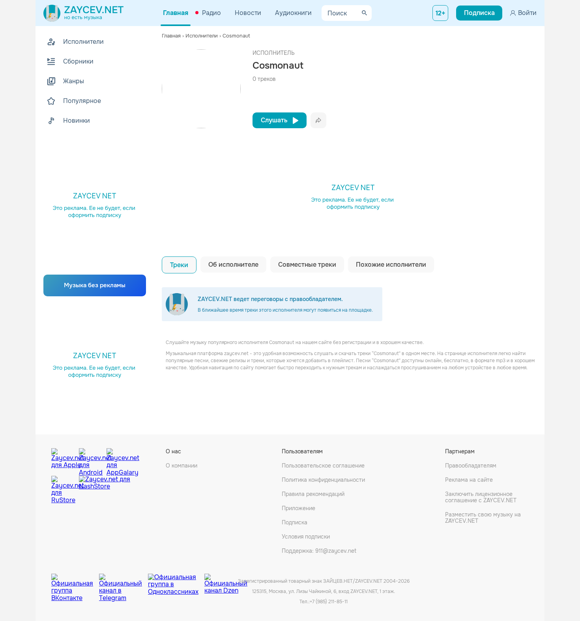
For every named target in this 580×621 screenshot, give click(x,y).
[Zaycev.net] (83, 13)
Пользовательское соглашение (323, 465)
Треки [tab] (179, 265)
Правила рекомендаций (313, 494)
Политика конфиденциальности (323, 480)
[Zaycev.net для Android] (91, 460)
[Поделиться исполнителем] (318, 120)
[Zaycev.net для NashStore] (104, 490)
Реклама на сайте (469, 480)
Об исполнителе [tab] (233, 264)
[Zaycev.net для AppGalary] (118, 460)
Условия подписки (306, 536)
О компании (181, 465)
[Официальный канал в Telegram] (123, 581)
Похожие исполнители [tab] (391, 264)
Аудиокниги (293, 13)
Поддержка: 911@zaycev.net (319, 551)
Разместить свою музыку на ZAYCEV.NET (483, 517)
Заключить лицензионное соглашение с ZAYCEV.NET (480, 497)
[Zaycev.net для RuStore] (63, 490)
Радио (211, 13)
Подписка (294, 522)
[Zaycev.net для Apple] (63, 460)
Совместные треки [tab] (307, 264)
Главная (175, 13)
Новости (248, 13)
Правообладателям (470, 465)
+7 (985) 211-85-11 (329, 602)
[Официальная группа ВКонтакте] (75, 581)
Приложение (298, 508)
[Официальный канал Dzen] (225, 581)
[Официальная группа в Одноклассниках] (176, 581)
